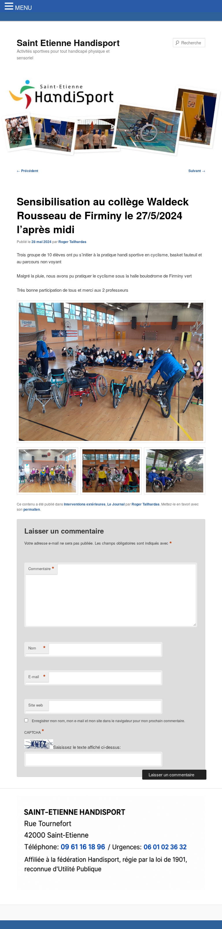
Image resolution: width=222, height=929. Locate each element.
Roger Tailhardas (72, 241)
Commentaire (41, 568)
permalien (31, 509)
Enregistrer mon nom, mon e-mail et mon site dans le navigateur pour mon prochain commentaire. (108, 720)
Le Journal (116, 504)
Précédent (27, 170)
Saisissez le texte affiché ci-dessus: (87, 747)
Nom (37, 648)
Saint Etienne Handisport (68, 42)
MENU (23, 7)
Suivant (196, 170)
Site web (35, 705)
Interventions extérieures (85, 504)
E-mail (37, 676)
